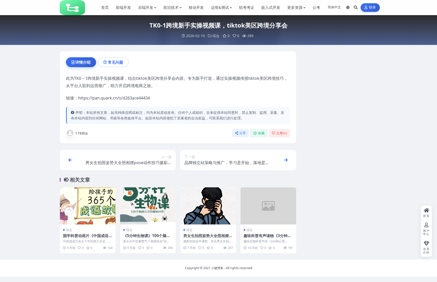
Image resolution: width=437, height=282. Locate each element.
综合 (216, 35)
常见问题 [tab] (115, 62)
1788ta (81, 133)
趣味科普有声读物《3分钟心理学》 (267, 238)
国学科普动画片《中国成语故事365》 (87, 238)
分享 (242, 133)
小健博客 (217, 268)
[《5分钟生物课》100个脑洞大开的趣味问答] (148, 205)
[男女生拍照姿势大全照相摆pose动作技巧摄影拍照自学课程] (208, 205)
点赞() (281, 133)
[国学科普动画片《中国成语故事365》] (88, 205)
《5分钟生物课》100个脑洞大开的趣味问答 (146, 238)
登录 (372, 7)
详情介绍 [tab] (83, 62)
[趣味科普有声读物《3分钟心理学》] (268, 205)
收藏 (261, 133)
